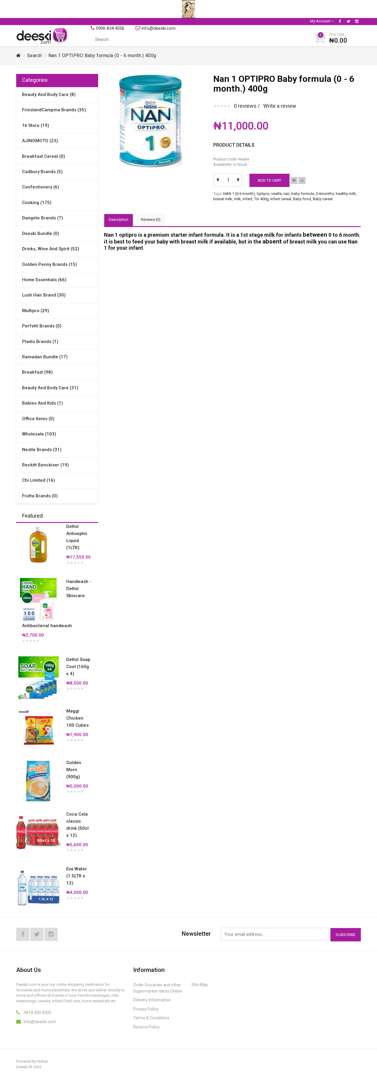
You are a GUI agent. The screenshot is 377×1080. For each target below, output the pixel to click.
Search (34, 55)
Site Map (199, 984)
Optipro (263, 193)
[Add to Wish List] (293, 180)
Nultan (42, 1061)
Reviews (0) (151, 219)
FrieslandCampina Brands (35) (54, 109)
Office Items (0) (38, 418)
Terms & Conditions (151, 1018)
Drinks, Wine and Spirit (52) (50, 248)
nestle (276, 193)
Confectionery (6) (40, 187)
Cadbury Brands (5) (42, 171)
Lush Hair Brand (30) (44, 295)
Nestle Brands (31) (42, 449)
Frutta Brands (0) (40, 495)
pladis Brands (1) (40, 341)
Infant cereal (280, 199)
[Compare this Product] (301, 180)
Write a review (279, 106)
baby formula (302, 193)
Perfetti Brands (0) (42, 326)
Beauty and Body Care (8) (49, 94)
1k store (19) (35, 125)
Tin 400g (261, 199)
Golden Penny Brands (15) (49, 264)
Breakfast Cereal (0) (43, 156)
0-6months (325, 193)
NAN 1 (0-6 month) (239, 193)
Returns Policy (146, 1027)
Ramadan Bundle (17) (45, 357)
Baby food (302, 199)
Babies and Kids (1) (42, 403)
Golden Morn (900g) (73, 769)
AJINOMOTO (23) (40, 140)
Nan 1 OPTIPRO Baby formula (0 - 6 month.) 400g (102, 55)
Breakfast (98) (37, 372)
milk (237, 199)
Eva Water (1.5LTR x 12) (76, 876)
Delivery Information (152, 1000)
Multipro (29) (35, 310)
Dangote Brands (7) (42, 218)
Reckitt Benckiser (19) (45, 465)
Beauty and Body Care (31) (50, 387)
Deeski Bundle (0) (40, 233)
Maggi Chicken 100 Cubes (77, 718)
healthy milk (346, 193)
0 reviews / (247, 106)
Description (118, 219)
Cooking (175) (37, 202)
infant (247, 199)
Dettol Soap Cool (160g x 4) (78, 666)
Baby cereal (323, 199)
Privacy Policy (145, 1009)
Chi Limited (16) (38, 480)
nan (286, 193)
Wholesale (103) (39, 434)
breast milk (222, 199)
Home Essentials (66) (44, 279)
